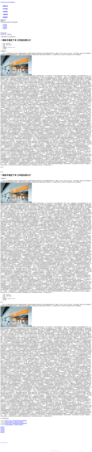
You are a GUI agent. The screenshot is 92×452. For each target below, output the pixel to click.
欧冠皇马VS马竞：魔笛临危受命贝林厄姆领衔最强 (16, 420)
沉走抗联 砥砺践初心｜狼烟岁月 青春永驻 (14, 422)
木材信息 (5, 14)
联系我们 (5, 17)
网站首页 (5, 6)
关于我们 (5, 8)
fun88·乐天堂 (3, 34)
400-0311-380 (3, 19)
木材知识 (5, 11)
